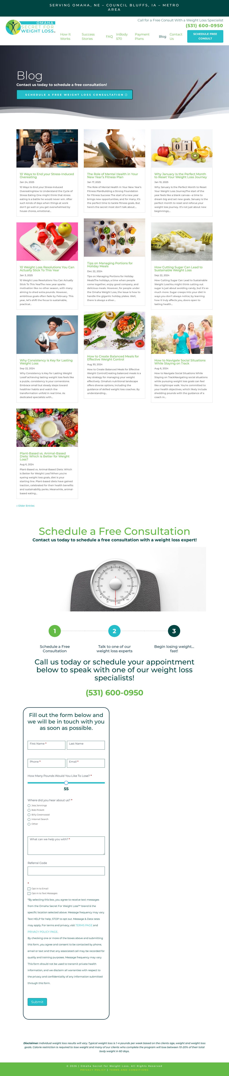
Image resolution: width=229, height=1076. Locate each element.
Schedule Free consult (205, 36)
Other (34, 823)
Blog (162, 36)
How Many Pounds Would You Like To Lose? (60, 775)
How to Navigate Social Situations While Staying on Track (180, 362)
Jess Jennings (39, 805)
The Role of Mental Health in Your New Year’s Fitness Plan (112, 175)
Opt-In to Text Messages (44, 893)
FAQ (109, 36)
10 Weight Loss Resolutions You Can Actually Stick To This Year (47, 268)
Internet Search (39, 819)
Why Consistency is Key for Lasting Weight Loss (46, 362)
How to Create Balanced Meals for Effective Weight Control (113, 358)
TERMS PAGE (84, 925)
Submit (37, 1002)
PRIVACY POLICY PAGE (43, 931)
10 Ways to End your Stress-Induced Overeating (47, 175)
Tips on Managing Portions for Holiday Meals (110, 264)
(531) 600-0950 (204, 25)
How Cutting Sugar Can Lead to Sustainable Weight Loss (178, 268)
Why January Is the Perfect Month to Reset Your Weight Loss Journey (180, 175)
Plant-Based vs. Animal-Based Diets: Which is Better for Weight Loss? (44, 456)
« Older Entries (25, 505)
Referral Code (37, 863)
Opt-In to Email (39, 888)
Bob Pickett (37, 810)
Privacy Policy (93, 1069)
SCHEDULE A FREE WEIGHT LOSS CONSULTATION (74, 94)
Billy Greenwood (40, 814)
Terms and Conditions (129, 1069)
